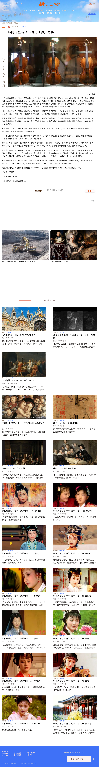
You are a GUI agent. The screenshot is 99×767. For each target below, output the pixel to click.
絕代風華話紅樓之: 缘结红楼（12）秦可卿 (21, 510)
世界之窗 (33, 10)
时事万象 (25, 10)
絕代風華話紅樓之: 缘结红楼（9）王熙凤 (72, 553)
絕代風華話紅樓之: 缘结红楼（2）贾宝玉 (72, 680)
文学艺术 (73, 10)
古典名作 (10, 332)
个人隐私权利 (22, 763)
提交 (90, 191)
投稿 (5, 3)
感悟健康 (57, 10)
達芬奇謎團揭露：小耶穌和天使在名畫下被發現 (74, 336)
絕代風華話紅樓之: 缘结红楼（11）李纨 (20, 553)
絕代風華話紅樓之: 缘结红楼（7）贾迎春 (21, 595)
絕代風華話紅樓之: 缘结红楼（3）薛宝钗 (21, 723)
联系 (5, 6)
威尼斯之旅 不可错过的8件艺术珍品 (18, 334)
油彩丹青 (61, 332)
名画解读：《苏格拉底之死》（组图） (19, 380)
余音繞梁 (22, 26)
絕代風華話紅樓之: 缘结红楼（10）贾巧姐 (72, 510)
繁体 (95, 3)
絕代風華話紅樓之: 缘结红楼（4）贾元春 (72, 723)
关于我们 (5, 753)
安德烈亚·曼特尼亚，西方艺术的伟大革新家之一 (23, 424)
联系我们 (5, 755)
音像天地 (49, 13)
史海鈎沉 (65, 10)
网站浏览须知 (32, 763)
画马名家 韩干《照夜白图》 (66, 422)
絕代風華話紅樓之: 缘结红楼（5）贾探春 (21, 680)
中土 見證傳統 (92, 14)
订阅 (5, 9)
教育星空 (41, 13)
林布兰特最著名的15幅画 (64, 468)
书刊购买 (29, 755)
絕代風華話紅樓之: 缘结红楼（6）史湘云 (72, 638)
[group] (15, 17)
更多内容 (57, 13)
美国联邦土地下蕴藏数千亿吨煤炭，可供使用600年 (18, 262)
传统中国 (49, 10)
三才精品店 (17, 755)
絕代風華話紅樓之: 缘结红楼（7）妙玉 (20, 638)
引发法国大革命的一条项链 (59, 262)
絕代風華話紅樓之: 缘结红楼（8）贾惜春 (72, 595)
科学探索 (41, 10)
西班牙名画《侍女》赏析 (13, 468)
